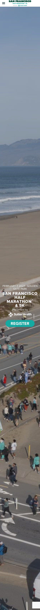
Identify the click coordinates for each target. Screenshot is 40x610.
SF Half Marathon (20, 3)
